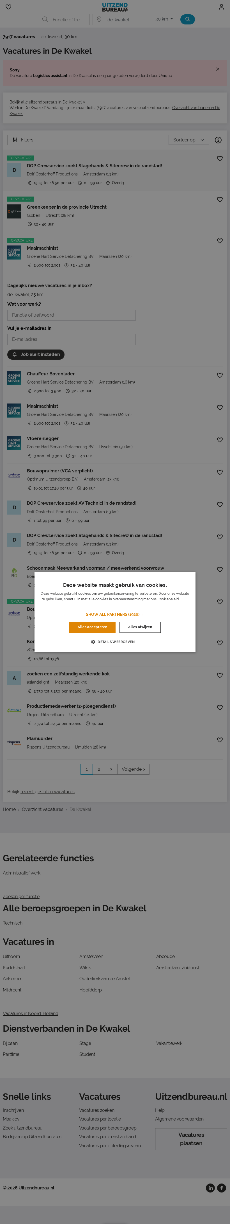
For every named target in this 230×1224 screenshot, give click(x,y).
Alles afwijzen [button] (140, 627)
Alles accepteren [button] (92, 627)
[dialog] (115, 612)
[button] (115, 614)
